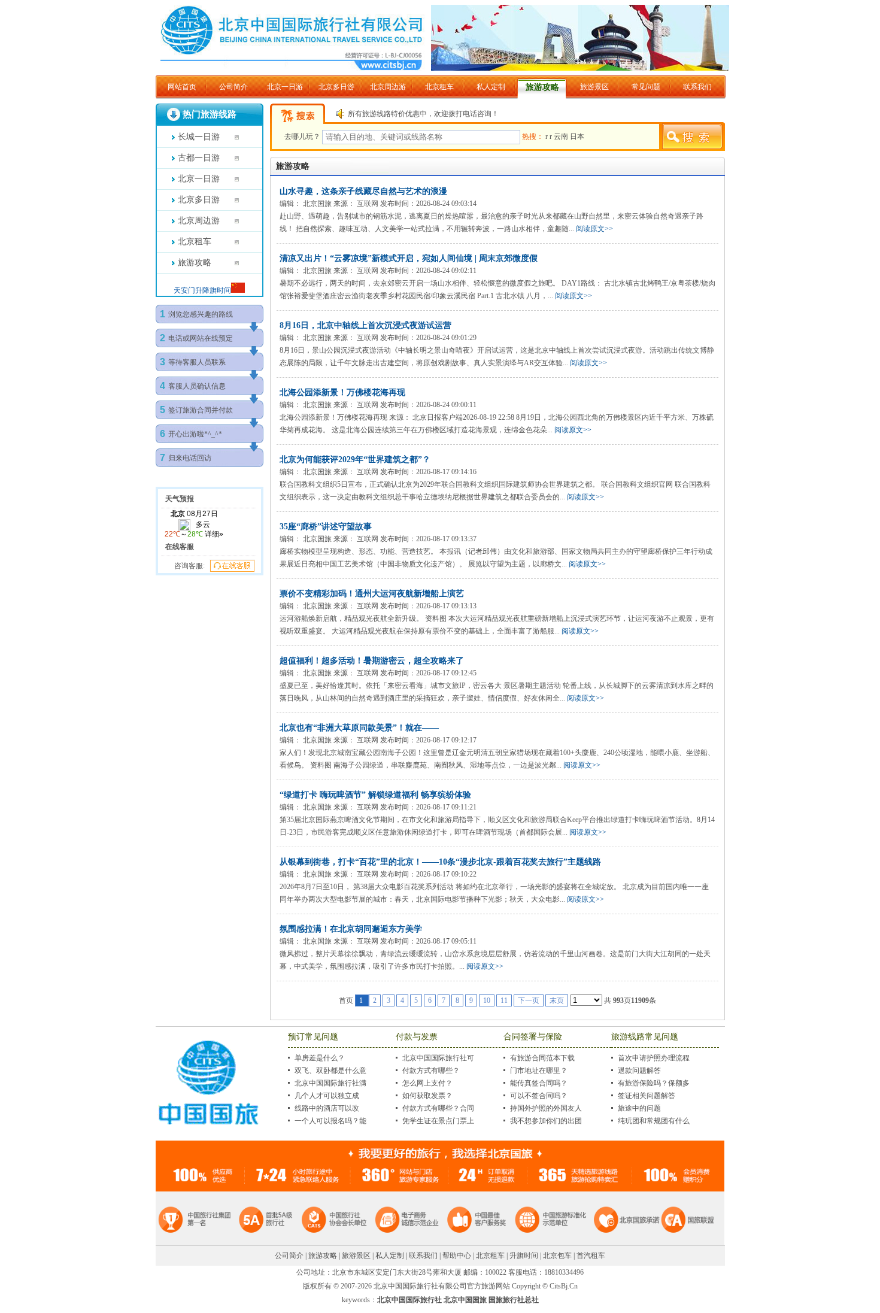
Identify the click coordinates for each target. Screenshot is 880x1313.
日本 (577, 136)
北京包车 (557, 1255)
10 (486, 1000)
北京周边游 (388, 87)
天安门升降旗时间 (202, 290)
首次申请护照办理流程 (654, 1058)
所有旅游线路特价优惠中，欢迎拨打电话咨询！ (423, 114)
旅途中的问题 (639, 1108)
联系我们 (697, 87)
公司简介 (233, 87)
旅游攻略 (542, 87)
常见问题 (646, 87)
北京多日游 (336, 87)
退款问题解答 (639, 1070)
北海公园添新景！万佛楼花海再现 (342, 392)
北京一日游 (285, 87)
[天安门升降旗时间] (238, 290)
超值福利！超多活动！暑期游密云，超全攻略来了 (372, 660)
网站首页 (182, 87)
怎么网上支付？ (427, 1083)
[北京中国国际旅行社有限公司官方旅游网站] (444, 68)
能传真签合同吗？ (539, 1083)
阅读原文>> (594, 229)
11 (504, 1000)
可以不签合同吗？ (539, 1095)
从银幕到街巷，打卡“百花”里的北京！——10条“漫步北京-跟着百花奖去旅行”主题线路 (440, 861)
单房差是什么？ (320, 1058)
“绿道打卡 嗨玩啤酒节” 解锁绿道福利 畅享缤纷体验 (375, 794)
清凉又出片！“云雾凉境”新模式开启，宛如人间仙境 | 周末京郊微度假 (409, 258)
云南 (562, 136)
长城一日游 (199, 136)
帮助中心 (456, 1255)
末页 (557, 1000)
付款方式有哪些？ (431, 1070)
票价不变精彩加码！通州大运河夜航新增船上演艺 (372, 593)
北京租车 (439, 87)
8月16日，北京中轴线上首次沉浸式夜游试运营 (365, 325)
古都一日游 (199, 157)
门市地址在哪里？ (539, 1070)
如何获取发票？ (427, 1095)
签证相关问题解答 (646, 1095)
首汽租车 (590, 1255)
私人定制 (491, 87)
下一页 (528, 1000)
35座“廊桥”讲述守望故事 (326, 526)
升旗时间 (523, 1255)
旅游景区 (594, 87)
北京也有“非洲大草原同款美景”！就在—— (359, 727)
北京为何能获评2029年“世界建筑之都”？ (355, 459)
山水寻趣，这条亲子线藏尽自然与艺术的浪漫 (363, 191)
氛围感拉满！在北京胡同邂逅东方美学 (351, 928)
